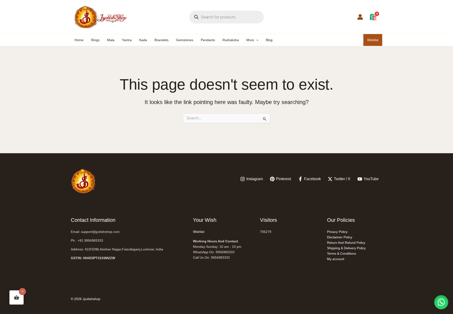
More (250, 40)
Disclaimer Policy (339, 237)
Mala (110, 40)
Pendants (208, 40)
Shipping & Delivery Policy (346, 248)
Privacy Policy (337, 232)
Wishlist (372, 40)
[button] (256, 40)
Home (79, 40)
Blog (269, 40)
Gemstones (184, 40)
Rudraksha (230, 40)
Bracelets (161, 40)
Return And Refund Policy (346, 242)
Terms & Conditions (341, 253)
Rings (95, 40)
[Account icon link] (360, 17)
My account (335, 259)
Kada (143, 40)
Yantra (127, 40)
